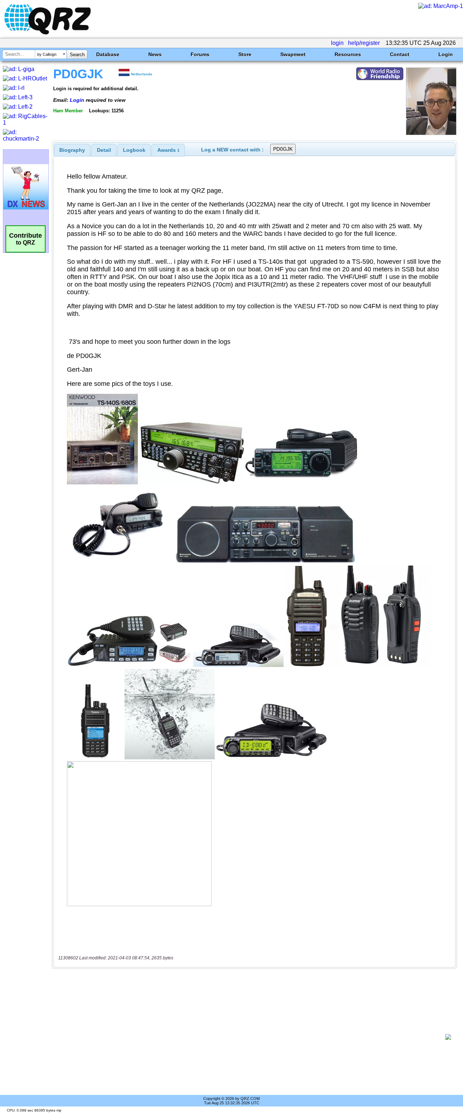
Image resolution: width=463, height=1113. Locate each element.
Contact (399, 54)
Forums (200, 54)
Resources (348, 54)
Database (107, 54)
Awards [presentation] (168, 150)
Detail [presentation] (104, 150)
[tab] (72, 150)
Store (244, 54)
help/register (364, 43)
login (337, 43)
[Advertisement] (251, 1037)
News (155, 54)
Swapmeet (293, 54)
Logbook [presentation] (134, 150)
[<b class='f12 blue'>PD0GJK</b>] (431, 133)
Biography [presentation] (72, 150)
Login (445, 54)
